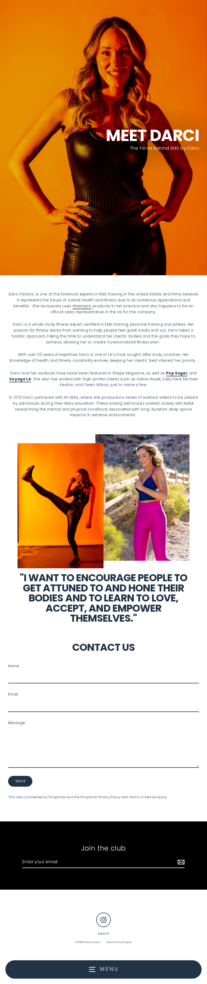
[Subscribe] (180, 862)
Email (13, 694)
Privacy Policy (109, 797)
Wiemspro (82, 306)
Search (103, 933)
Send (20, 781)
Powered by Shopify (119, 942)
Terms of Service (142, 797)
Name (13, 666)
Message (16, 722)
